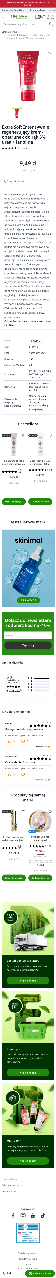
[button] (10, 741)
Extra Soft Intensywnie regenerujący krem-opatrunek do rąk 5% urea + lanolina (29, 36)
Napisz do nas (28, 980)
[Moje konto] (48, 17)
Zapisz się (28, 645)
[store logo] (19, 17)
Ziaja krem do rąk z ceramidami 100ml (40, 462)
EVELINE (35, 340)
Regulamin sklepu (28, 1258)
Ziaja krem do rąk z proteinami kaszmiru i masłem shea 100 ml (14, 462)
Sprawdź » (28, 5)
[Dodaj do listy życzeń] (23, 435)
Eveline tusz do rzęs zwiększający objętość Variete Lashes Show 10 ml (14, 838)
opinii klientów (13, 681)
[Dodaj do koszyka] (14, 501)
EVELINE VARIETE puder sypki (40, 838)
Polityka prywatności (28, 1253)
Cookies (28, 1264)
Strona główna (9, 31)
